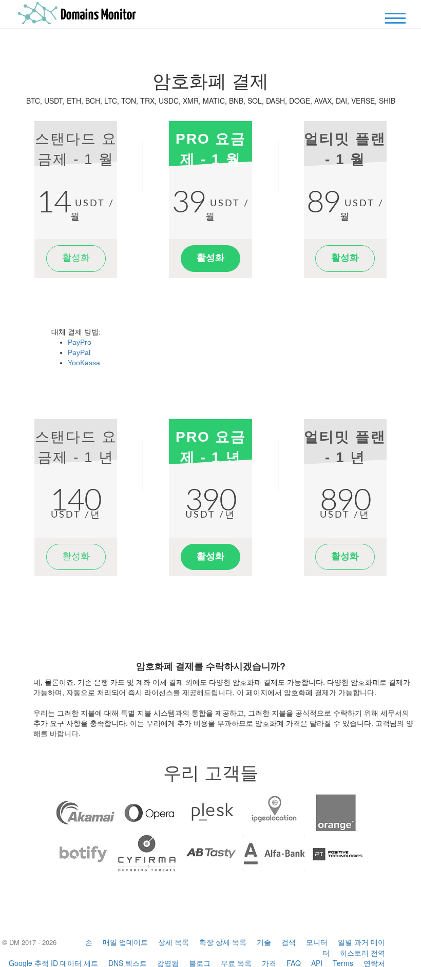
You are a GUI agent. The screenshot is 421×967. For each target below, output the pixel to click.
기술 (264, 942)
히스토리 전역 (362, 953)
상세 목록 (173, 942)
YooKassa (84, 363)
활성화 (76, 258)
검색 (288, 942)
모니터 (317, 942)
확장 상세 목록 (222, 942)
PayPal (79, 352)
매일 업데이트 (125, 942)
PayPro (79, 342)
